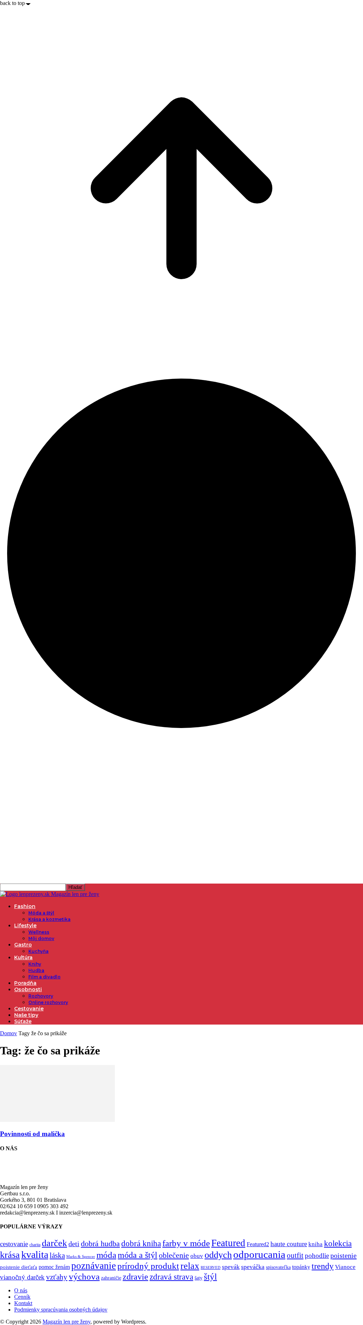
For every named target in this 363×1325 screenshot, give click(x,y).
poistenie (343, 1255)
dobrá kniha (141, 1243)
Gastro (23, 944)
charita (34, 1244)
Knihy (34, 964)
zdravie (135, 1276)
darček (54, 1243)
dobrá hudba (100, 1243)
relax (189, 1266)
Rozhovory (40, 996)
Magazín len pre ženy (66, 1322)
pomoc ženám (54, 1267)
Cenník (22, 1297)
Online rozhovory (48, 1002)
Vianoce (345, 1267)
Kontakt (23, 1303)
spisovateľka (278, 1267)
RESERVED (210, 1268)
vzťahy (56, 1277)
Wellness (38, 932)
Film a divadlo (44, 976)
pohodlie (317, 1255)
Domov (8, 1033)
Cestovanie (29, 1008)
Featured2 (258, 1244)
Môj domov (41, 938)
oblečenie (174, 1255)
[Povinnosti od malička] (57, 1120)
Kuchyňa (38, 951)
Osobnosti (28, 989)
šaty (198, 1278)
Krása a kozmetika (49, 919)
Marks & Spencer (80, 1256)
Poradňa (25, 983)
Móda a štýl (41, 913)
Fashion (24, 906)
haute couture (288, 1244)
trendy (323, 1266)
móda (106, 1255)
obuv (196, 1256)
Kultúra (23, 957)
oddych (218, 1255)
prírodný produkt (148, 1266)
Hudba (36, 970)
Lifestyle (25, 925)
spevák (231, 1266)
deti (73, 1244)
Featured (228, 1243)
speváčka (252, 1266)
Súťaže (23, 1021)
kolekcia (338, 1243)
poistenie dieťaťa (18, 1267)
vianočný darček (22, 1277)
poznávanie (93, 1265)
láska (57, 1255)
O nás (20, 1290)
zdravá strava (171, 1276)
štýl (210, 1276)
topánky (301, 1267)
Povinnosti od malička (32, 1133)
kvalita (34, 1254)
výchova (84, 1276)
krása (10, 1255)
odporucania (259, 1254)
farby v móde (186, 1243)
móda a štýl (137, 1255)
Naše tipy (26, 1015)
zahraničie (111, 1278)
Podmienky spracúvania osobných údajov (60, 1310)
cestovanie (14, 1244)
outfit (295, 1255)
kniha (315, 1244)
